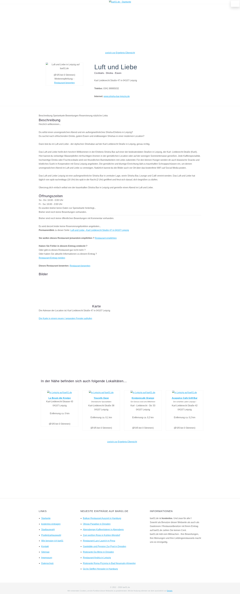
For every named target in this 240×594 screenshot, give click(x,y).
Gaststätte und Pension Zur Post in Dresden (104, 546)
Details (169, 591)
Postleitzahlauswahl (51, 535)
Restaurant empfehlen (106, 238)
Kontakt (45, 546)
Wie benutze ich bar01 (52, 541)
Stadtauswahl (48, 529)
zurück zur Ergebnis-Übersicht (120, 53)
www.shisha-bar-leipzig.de (117, 96)
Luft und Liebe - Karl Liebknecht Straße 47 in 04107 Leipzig (99, 230)
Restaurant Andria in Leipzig (97, 557)
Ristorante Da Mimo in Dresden (98, 552)
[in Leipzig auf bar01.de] (59, 392)
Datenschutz (47, 563)
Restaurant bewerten (64, 83)
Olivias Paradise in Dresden (97, 524)
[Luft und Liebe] (50, 286)
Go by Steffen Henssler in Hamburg (100, 569)
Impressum (46, 557)
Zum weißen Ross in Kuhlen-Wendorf (101, 535)
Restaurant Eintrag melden (52, 258)
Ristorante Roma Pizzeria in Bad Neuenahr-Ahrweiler (109, 563)
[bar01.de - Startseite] (120, 2)
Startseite (46, 518)
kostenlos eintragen (51, 524)
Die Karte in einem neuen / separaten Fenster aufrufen (65, 318)
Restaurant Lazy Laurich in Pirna (99, 541)
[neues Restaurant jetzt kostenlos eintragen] (235, 3)
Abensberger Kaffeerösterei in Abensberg (103, 529)
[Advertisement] (120, 27)
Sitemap (45, 552)
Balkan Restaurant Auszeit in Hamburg (102, 518)
